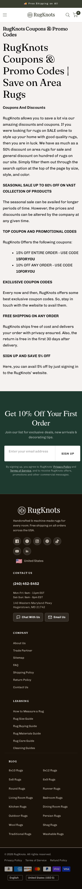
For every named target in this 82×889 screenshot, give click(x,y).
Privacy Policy (62, 466)
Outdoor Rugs (18, 815)
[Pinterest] (47, 541)
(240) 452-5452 (26, 584)
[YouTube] (17, 551)
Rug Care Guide (23, 740)
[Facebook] (17, 541)
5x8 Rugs (15, 779)
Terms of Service (20, 470)
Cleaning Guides (24, 748)
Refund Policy (58, 860)
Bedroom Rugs (53, 797)
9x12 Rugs (50, 770)
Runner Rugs (51, 788)
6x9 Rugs (49, 779)
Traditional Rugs (20, 834)
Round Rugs (17, 788)
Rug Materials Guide (27, 733)
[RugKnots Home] (41, 510)
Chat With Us (31, 617)
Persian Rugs (52, 815)
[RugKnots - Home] (41, 15)
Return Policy (22, 679)
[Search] (67, 15)
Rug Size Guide (23, 718)
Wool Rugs (16, 824)
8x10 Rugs (16, 770)
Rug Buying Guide (25, 726)
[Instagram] (37, 541)
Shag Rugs (50, 824)
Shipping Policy (23, 672)
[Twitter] (27, 541)
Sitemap (18, 657)
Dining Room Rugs (55, 806)
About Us (19, 643)
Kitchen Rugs (17, 806)
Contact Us (20, 687)
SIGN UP (67, 453)
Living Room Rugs (21, 797)
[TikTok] (57, 541)
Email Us (59, 617)
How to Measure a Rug (28, 711)
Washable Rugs (53, 834)
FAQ (15, 665)
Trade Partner (22, 650)
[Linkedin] (27, 551)
